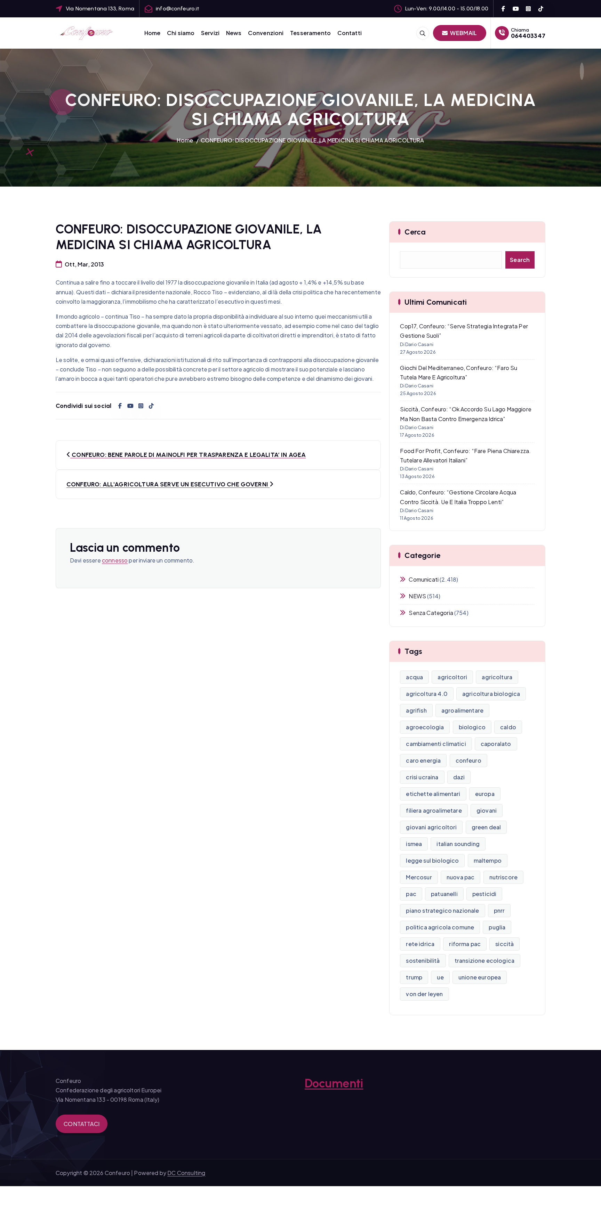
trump (414, 977)
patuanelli (444, 893)
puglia (497, 927)
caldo (508, 727)
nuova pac (460, 877)
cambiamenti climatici (436, 743)
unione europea (479, 977)
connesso (115, 560)
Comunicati (424, 579)
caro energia (423, 760)
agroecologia (425, 727)
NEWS (417, 596)
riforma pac (465, 943)
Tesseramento (310, 32)
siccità (504, 943)
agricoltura (497, 677)
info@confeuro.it (178, 8)
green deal (486, 827)
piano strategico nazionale (442, 910)
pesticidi (484, 893)
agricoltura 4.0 (426, 693)
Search (520, 259)
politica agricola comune (440, 927)
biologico (472, 727)
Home (152, 32)
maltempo (488, 860)
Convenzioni (266, 32)
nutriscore (503, 877)
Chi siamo (180, 32)
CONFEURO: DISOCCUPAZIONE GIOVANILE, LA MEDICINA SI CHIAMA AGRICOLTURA (312, 140)
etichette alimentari (433, 793)
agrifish (416, 710)
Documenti (334, 1083)
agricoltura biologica (491, 693)
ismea (414, 843)
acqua (414, 677)
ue (440, 977)
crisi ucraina (422, 777)
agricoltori (452, 677)
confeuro (468, 760)
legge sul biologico (432, 860)
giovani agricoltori (431, 827)
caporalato (496, 743)
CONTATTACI (81, 1123)
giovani (486, 810)
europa (485, 793)
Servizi (210, 32)
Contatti (349, 32)
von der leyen (424, 993)
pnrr (499, 910)
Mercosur (419, 877)
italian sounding (458, 843)
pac (411, 893)
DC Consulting (186, 1172)
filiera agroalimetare (434, 810)
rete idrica (420, 943)
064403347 (528, 35)
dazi (459, 777)
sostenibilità (423, 960)
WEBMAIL (463, 32)
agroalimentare (462, 710)
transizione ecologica (484, 960)
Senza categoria (431, 612)
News (234, 32)
